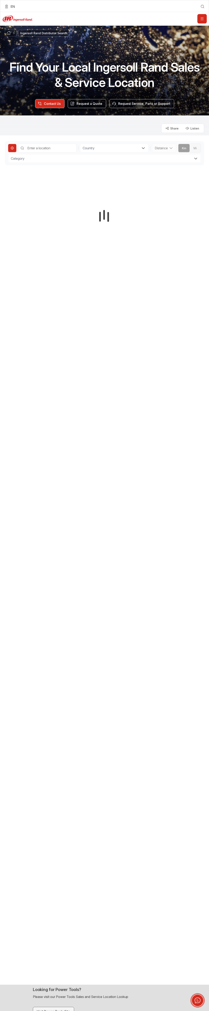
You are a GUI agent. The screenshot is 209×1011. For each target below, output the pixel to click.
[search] (202, 6)
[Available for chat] (197, 1000)
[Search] (22, 148)
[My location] (12, 148)
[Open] (202, 18)
